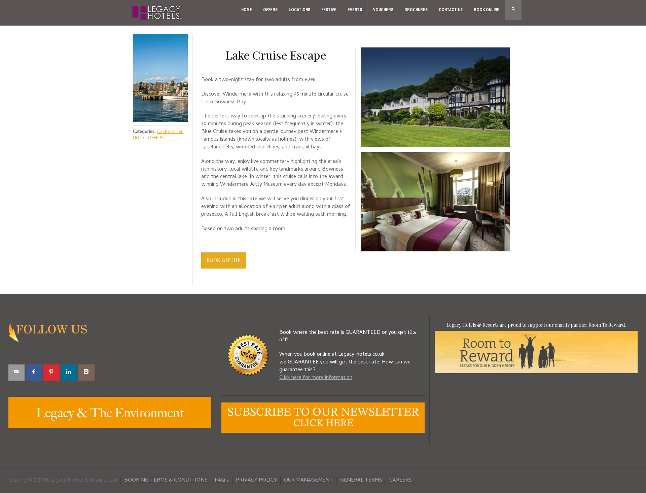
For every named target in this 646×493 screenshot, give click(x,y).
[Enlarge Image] (160, 78)
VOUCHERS (383, 9)
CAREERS (400, 480)
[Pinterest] (51, 372)
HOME (246, 9)
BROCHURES (416, 9)
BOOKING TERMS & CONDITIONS (166, 480)
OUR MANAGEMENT (308, 480)
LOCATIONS (299, 9)
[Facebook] (34, 372)
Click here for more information (315, 378)
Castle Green (170, 132)
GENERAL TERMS (361, 480)
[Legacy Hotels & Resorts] (157, 13)
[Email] (16, 372)
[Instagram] (86, 372)
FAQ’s (222, 480)
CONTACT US (451, 9)
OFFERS (270, 9)
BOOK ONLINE (486, 9)
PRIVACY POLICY (256, 480)
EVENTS (355, 9)
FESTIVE (328, 9)
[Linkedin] (69, 372)
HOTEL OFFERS (148, 138)
